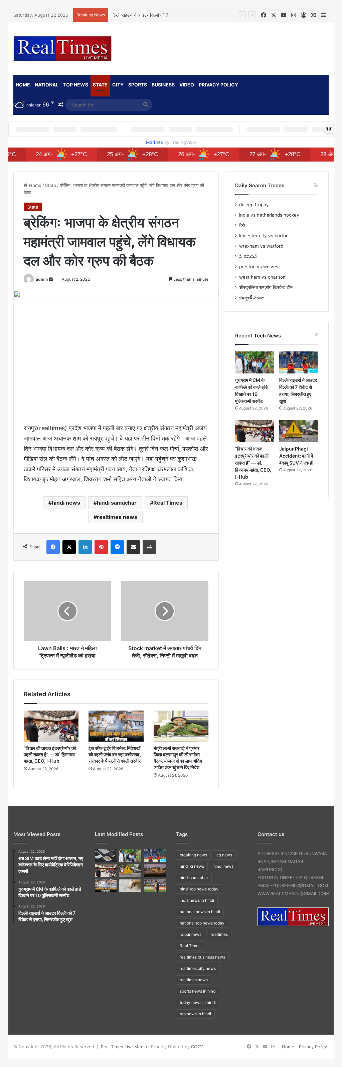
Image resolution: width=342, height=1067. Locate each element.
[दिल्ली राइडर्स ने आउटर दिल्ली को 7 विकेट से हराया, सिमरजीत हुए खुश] (298, 362)
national (46, 84)
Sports (137, 84)
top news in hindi (195, 1013)
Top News (75, 84)
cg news (224, 854)
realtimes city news (198, 968)
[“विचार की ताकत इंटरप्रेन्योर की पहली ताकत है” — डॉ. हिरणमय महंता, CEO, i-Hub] (51, 726)
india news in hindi (197, 900)
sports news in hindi (198, 991)
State (100, 84)
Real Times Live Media (124, 1046)
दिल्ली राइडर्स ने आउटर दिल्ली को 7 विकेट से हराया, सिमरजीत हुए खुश (167, 15)
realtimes (219, 934)
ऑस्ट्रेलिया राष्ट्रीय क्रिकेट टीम (266, 287)
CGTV (197, 1046)
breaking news (193, 854)
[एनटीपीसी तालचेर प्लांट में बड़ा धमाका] (155, 870)
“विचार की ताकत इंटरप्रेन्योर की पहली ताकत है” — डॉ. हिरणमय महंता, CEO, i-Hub (50, 754)
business (163, 84)
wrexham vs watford (261, 246)
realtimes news (117, 517)
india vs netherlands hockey (269, 215)
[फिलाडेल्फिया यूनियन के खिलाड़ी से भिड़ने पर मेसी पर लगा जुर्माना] (155, 885)
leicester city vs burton (264, 235)
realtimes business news (202, 957)
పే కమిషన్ (248, 256)
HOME (23, 84)
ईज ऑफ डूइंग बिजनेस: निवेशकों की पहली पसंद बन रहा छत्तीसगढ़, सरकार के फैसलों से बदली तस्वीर (115, 754)
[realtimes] (62, 48)
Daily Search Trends (259, 185)
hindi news (66, 502)
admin (42, 279)
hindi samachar (117, 502)
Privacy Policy (218, 84)
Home (34, 185)
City (118, 84)
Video (186, 84)
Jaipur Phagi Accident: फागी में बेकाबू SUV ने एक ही (296, 456)
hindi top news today (199, 888)
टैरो (242, 225)
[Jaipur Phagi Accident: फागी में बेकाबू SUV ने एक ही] (298, 431)
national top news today (202, 922)
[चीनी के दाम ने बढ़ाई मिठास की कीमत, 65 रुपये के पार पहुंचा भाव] (130, 885)
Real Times (167, 502)
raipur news (190, 934)
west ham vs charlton (262, 277)
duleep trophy (254, 204)
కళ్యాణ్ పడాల (252, 297)
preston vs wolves (258, 266)
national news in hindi (200, 911)
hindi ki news (192, 866)
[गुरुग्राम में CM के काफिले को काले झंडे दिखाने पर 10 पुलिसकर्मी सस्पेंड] (254, 362)
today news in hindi (198, 1002)
